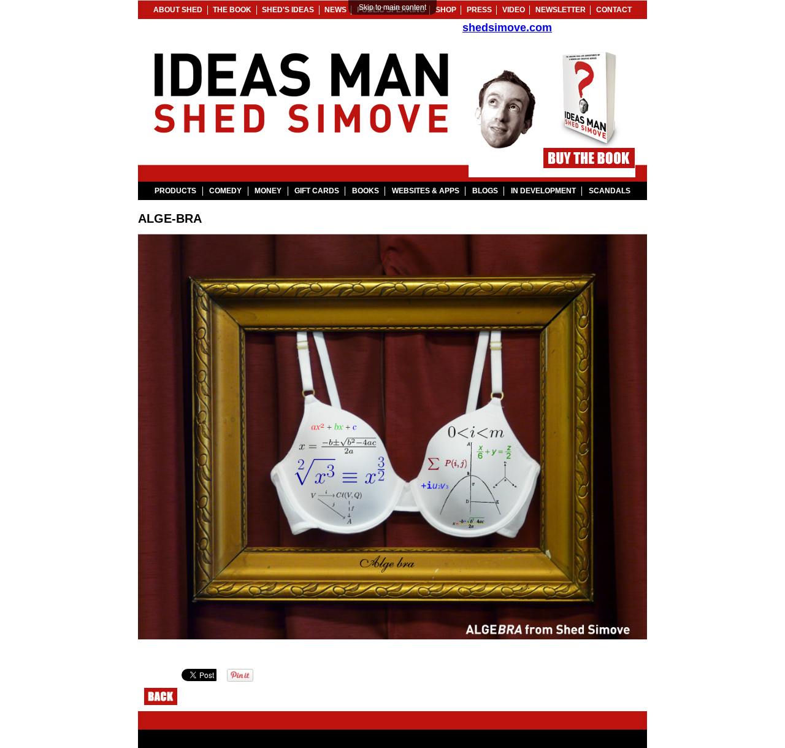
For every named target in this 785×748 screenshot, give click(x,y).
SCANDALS (609, 191)
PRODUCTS (175, 191)
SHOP (445, 10)
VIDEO (513, 10)
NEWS (335, 10)
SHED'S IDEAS (288, 10)
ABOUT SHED (177, 10)
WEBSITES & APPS (425, 191)
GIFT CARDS (316, 191)
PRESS (479, 10)
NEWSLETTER (560, 10)
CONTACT (614, 10)
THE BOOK (232, 10)
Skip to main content (392, 7)
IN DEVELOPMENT (543, 191)
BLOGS (485, 191)
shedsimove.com (507, 27)
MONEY (268, 191)
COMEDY (225, 191)
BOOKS (365, 191)
